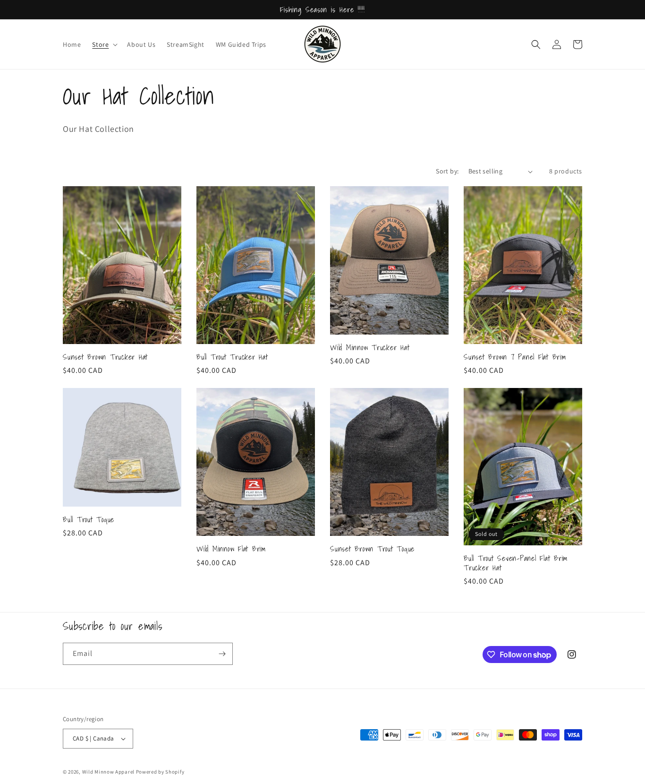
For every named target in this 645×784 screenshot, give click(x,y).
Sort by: (447, 171)
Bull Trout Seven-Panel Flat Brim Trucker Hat (516, 562)
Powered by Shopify (160, 771)
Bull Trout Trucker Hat (232, 357)
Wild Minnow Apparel (109, 771)
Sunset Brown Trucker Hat (105, 357)
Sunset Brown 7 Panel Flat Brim (515, 357)
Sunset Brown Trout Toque (372, 548)
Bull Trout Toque (88, 519)
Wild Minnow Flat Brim (231, 548)
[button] (103, 44)
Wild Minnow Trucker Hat (369, 347)
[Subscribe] (222, 654)
